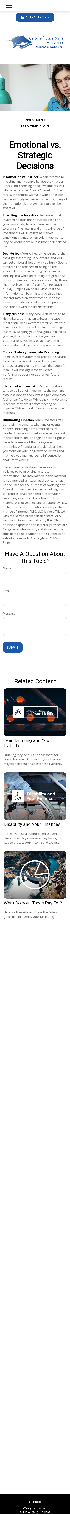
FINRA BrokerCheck (37, 17)
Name (7, 568)
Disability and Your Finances (32, 824)
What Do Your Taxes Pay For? (33, 903)
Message (9, 613)
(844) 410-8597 (41, 1512)
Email (6, 591)
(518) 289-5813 (39, 1508)
